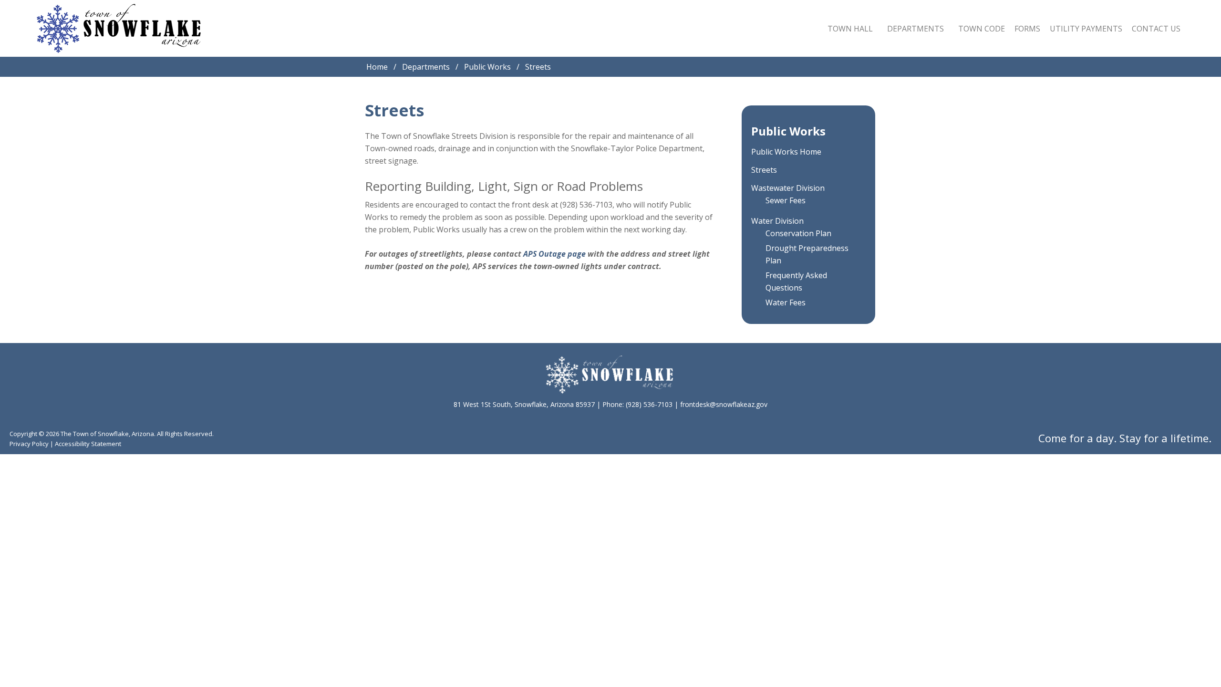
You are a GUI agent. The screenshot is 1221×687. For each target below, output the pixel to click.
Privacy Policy (29, 443)
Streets (764, 170)
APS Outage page (554, 254)
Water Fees (786, 302)
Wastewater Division (788, 188)
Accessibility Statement (88, 443)
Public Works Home (786, 151)
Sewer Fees (786, 200)
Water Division (777, 221)
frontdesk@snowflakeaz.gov (723, 404)
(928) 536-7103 (649, 404)
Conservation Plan (798, 233)
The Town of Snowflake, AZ (119, 28)
